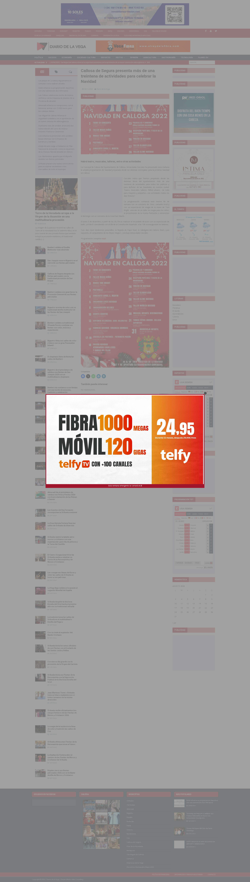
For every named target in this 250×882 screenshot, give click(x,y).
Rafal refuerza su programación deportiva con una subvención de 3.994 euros (202, 801)
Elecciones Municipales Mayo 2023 (137, 35)
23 (212, 608)
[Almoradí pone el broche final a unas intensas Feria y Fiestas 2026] (40, 406)
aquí (104, 238)
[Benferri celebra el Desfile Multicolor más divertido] (40, 250)
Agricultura (149, 57)
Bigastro (76, 31)
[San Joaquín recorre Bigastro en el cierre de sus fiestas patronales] (40, 263)
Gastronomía (169, 57)
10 (175, 603)
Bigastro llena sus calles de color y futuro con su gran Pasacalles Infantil (62, 343)
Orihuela (38, 31)
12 (188, 603)
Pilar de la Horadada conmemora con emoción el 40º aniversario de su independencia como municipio (62, 465)
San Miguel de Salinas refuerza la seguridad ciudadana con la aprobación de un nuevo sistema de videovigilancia (56, 118)
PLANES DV (203, 57)
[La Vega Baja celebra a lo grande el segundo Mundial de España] (40, 591)
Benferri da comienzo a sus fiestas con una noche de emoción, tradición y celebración (62, 390)
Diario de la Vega (103, 89)
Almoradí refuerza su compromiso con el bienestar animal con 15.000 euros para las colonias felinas (55, 108)
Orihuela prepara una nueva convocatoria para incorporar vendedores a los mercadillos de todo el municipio (55, 166)
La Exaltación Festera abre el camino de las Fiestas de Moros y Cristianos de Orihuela (62, 757)
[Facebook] (206, 31)
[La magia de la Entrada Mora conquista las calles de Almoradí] (40, 437)
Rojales (88, 31)
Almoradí (63, 31)
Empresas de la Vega (111, 35)
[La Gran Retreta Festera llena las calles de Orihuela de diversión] (40, 526)
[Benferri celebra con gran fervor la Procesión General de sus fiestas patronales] (40, 295)
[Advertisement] (101, 194)
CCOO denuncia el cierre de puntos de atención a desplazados (200, 843)
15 (206, 603)
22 (206, 608)
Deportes (105, 57)
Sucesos (52, 57)
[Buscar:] (202, 62)
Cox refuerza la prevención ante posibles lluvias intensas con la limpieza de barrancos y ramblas (55, 139)
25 (182, 612)
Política (39, 57)
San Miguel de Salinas (77, 35)
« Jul (174, 623)
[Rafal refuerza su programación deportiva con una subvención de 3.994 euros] (179, 803)
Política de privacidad (160, 874)
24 (175, 612)
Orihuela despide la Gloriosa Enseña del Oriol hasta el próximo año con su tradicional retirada (62, 604)
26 (188, 612)
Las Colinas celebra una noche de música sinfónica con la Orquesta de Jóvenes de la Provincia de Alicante (56, 98)
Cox (145, 31)
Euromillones (178, 314)
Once (175, 319)
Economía (67, 57)
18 (182, 608)
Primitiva (176, 308)
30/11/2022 (88, 89)
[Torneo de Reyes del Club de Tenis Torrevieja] (179, 831)
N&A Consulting (77, 879)
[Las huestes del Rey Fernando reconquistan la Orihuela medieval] (40, 513)
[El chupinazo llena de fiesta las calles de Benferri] (40, 359)
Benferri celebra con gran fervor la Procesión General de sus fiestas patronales (62, 294)
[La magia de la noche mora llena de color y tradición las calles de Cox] (40, 729)
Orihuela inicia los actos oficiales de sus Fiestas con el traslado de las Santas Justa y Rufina (62, 648)
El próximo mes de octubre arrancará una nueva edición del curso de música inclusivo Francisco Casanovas (55, 128)
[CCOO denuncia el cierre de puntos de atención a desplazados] (179, 844)
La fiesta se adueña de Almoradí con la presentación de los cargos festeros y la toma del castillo (62, 450)
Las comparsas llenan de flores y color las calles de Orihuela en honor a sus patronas (62, 575)
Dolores (120, 31)
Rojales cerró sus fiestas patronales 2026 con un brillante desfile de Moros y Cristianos (61, 772)
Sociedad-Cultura (86, 57)
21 (200, 608)
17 (175, 608)
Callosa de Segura (159, 31)
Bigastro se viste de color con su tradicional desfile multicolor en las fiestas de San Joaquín (62, 309)
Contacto (212, 874)
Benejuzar (60, 35)
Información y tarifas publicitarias (188, 874)
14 (200, 603)
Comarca (94, 35)
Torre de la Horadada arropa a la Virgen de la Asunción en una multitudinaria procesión (54, 216)
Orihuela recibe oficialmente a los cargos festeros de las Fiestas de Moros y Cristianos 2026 (62, 712)
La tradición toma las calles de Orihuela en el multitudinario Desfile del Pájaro (61, 619)
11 (182, 603)
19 (188, 608)
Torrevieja (51, 31)
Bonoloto (177, 305)
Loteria (176, 316)
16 (212, 603)
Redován (99, 31)
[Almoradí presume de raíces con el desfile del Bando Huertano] (40, 482)
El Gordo (176, 311)
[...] (43, 239)
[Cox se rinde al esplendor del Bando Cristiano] (40, 635)
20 (194, 608)
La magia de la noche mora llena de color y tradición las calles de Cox (62, 728)
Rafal (110, 31)
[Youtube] (211, 31)
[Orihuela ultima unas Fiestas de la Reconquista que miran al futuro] (40, 744)
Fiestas (119, 57)
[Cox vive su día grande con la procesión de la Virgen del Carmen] (40, 664)
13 (194, 603)
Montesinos (134, 31)
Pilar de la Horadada (43, 35)
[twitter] (216, 31)
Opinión (134, 57)
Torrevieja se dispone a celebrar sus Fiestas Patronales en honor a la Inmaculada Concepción (199, 816)
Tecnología (187, 57)
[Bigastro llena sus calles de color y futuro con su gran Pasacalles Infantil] (40, 343)
